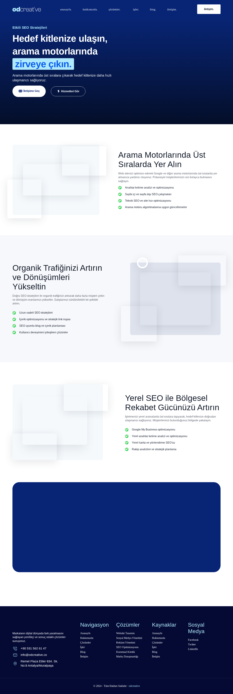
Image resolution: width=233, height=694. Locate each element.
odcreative (134, 685)
